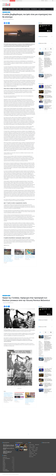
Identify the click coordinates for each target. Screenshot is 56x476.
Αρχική (52, 474)
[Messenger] (9, 23)
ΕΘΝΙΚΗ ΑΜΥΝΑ (37, 444)
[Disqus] (19, 279)
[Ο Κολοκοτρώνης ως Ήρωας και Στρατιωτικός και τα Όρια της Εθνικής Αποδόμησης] (41, 91)
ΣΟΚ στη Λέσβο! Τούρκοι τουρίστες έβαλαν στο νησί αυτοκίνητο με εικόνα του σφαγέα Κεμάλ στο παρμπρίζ (48, 76)
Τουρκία (36, 453)
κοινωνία (4, 466)
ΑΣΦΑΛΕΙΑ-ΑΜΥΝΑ (31, 444)
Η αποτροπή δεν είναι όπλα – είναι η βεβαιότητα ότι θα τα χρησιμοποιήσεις (48, 96)
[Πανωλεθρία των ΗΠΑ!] (21, 450)
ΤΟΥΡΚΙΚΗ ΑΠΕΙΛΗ (31, 453)
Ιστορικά (4, 465)
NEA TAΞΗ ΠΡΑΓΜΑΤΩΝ (6, 458)
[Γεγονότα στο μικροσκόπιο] (6, 4)
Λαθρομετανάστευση (34, 450)
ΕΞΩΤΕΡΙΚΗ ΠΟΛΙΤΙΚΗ (32, 447)
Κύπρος (30, 450)
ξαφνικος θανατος (31, 456)
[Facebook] (5, 23)
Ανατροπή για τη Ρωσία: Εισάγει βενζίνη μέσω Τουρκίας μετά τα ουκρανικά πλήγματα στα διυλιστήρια (48, 107)
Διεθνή (4, 461)
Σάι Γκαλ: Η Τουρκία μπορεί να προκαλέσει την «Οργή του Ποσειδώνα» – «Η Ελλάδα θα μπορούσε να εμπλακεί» (48, 101)
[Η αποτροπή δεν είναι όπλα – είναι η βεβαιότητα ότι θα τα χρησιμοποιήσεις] (41, 96)
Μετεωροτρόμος (5, 469)
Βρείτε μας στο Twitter (43, 43)
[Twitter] (7, 23)
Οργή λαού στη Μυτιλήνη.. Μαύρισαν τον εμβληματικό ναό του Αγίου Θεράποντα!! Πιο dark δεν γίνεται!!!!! (48, 54)
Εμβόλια (37, 447)
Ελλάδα (4, 462)
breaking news (5, 457)
